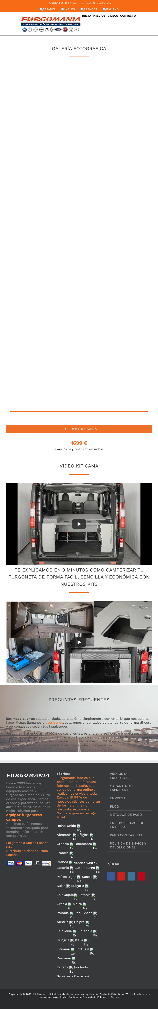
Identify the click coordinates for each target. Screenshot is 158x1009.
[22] (30, 338)
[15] (126, 229)
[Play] (79, 524)
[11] (78, 192)
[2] (78, 83)
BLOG (114, 806)
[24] (126, 338)
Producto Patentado (112, 994)
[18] (126, 265)
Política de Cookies (108, 997)
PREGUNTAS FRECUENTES (120, 776)
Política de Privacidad (81, 997)
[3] (126, 83)
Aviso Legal (60, 997)
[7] (30, 156)
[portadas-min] (30, 375)
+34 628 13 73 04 (57, 3)
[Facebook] (111, 876)
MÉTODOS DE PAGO (126, 815)
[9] (126, 156)
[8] (78, 156)
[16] (30, 265)
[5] (78, 119)
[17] (78, 265)
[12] (126, 192)
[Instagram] (131, 876)
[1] (30, 83)
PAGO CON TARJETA (126, 835)
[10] (30, 192)
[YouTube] (121, 876)
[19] (30, 302)
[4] (30, 119)
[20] (78, 302)
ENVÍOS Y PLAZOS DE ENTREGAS (127, 825)
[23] (78, 338)
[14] (78, 229)
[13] (30, 229)
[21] (126, 302)
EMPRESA (117, 798)
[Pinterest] (141, 876)
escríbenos (54, 722)
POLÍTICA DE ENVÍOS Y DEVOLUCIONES (128, 845)
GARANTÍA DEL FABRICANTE (122, 788)
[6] (126, 119)
